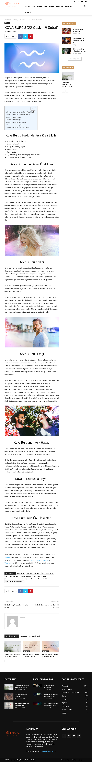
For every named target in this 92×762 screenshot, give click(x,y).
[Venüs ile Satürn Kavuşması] (37, 685)
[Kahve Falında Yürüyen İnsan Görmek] (8, 705)
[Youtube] (86, 1)
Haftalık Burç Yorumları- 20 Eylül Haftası (16, 606)
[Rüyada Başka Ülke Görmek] (8, 696)
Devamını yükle (74, 59)
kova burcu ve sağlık (40, 576)
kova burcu (20, 573)
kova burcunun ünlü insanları (14, 581)
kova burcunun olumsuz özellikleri (38, 579)
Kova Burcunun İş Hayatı (16, 125)
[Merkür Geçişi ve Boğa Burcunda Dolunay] (37, 694)
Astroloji (26, 6)
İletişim (80, 760)
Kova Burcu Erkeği (14, 120)
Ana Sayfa (7, 20)
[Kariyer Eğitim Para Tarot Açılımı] (66, 31)
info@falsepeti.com (49, 751)
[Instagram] (78, 1)
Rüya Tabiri (27, 12)
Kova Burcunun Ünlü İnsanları (18, 127)
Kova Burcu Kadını (14, 117)
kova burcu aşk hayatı (33, 573)
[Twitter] (82, 1)
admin (9, 31)
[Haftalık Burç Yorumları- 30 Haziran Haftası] (50, 646)
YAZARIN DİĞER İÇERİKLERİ (30, 636)
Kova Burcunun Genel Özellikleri (18, 114)
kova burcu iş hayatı (11, 576)
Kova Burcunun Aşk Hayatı (16, 122)
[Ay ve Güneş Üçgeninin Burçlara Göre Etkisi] (37, 703)
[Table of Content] (33, 109)
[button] (85, 6)
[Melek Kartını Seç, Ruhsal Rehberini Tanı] (66, 51)
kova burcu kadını (25, 576)
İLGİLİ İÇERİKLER (12, 636)
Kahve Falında (49, 6)
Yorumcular (65, 760)
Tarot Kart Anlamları (64, 6)
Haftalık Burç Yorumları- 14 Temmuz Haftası (67, 84)
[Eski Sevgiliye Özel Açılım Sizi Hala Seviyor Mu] (66, 40)
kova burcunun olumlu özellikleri (15, 579)
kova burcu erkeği (47, 573)
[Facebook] (74, 1)
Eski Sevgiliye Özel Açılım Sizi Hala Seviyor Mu (80, 40)
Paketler (73, 760)
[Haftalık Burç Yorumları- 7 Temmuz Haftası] (31, 646)
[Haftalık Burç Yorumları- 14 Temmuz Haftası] (12, 646)
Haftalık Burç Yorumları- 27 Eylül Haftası (47, 606)
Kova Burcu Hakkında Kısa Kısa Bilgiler (21, 112)
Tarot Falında (37, 6)
